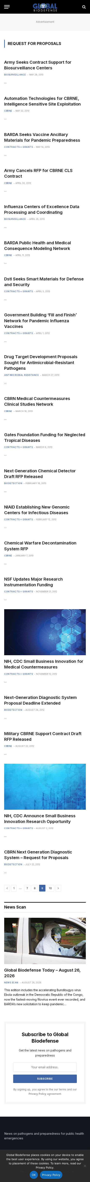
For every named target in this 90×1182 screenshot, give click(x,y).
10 (50, 888)
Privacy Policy (37, 1093)
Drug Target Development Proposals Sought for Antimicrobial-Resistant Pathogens (40, 362)
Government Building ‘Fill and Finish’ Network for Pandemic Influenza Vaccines (40, 320)
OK (34, 1175)
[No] (85, 1166)
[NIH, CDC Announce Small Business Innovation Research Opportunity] (45, 787)
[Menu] (7, 7)
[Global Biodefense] (45, 7)
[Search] (83, 7)
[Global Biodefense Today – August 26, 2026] (45, 941)
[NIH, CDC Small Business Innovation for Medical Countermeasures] (45, 632)
